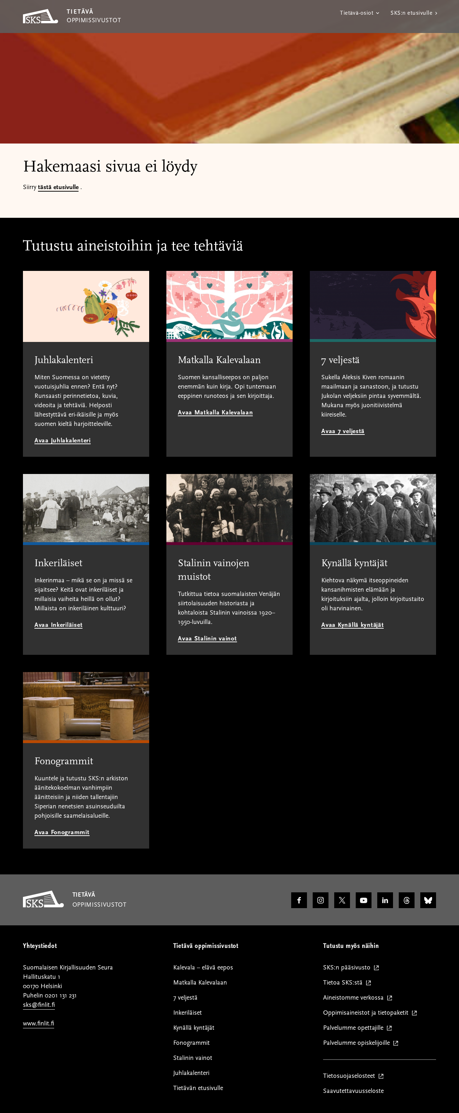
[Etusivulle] (43, 905)
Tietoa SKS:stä (344, 982)
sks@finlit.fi (39, 1005)
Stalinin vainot (192, 1058)
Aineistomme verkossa (355, 998)
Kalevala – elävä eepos (203, 967)
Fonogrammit (191, 1043)
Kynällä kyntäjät (193, 1028)
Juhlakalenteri (191, 1073)
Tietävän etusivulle (198, 1088)
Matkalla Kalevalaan (200, 982)
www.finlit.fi (38, 1023)
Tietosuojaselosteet (350, 1076)
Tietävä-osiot (356, 13)
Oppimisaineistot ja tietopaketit (367, 1013)
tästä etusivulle (58, 187)
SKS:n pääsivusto (348, 967)
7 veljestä (185, 997)
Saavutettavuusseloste (353, 1091)
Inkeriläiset (187, 1012)
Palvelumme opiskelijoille (358, 1043)
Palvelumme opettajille (355, 1028)
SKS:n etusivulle (411, 13)
